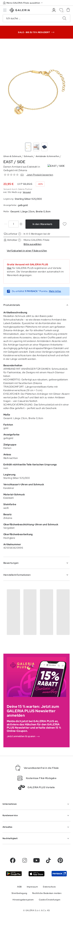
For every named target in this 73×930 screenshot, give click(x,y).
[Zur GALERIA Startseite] (20, 11)
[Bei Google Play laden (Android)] (14, 873)
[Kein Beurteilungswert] (12, 175)
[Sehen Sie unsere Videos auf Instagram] (24, 860)
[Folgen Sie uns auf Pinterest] (60, 860)
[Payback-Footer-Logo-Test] (59, 874)
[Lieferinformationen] (19, 234)
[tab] (36, 91)
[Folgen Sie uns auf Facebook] (12, 860)
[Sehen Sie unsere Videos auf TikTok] (48, 860)
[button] (23, 3)
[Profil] (54, 10)
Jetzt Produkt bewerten (39, 174)
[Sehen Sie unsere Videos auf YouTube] (36, 860)
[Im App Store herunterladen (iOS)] (36, 873)
